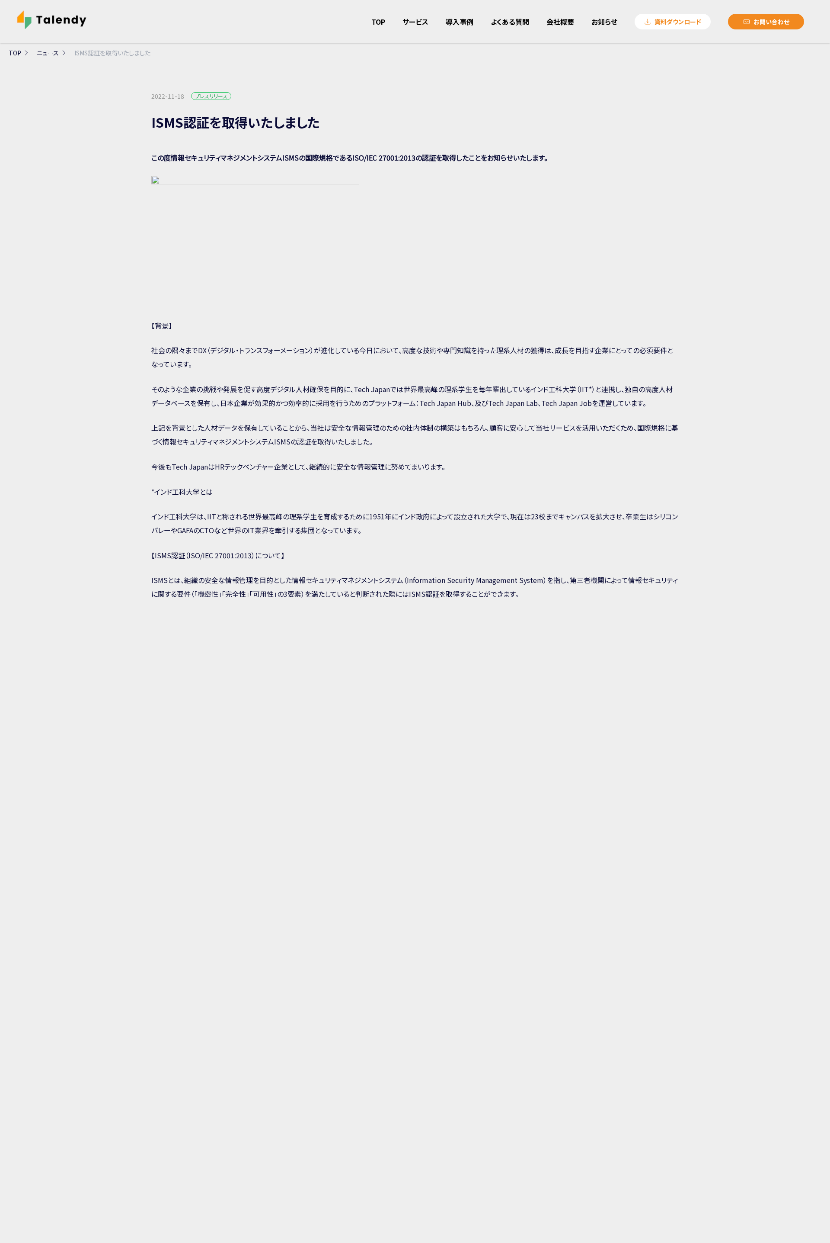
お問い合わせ (771, 21)
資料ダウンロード (677, 21)
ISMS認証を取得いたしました (112, 52)
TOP (15, 52)
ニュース (48, 52)
